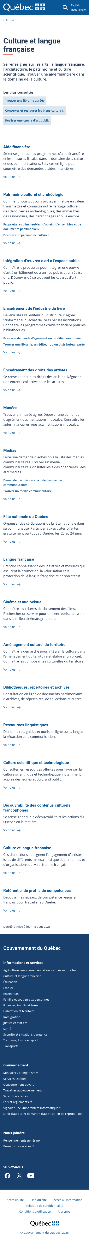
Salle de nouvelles (15, 1096)
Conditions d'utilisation (35, 1211)
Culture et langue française (22, 976)
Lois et (16, 1102)
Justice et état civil (15, 1023)
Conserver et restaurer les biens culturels (34, 110)
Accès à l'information (67, 1200)
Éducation (10, 982)
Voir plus (9, 177)
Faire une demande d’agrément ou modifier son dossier (42, 338)
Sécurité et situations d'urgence (25, 1034)
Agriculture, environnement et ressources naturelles (39, 970)
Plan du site (38, 1200)
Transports (10, 1046)
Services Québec (14, 1079)
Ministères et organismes (20, 1073)
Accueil (10, 20)
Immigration (11, 1017)
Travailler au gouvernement (22, 1090)
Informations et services (23, 962)
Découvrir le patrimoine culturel (26, 235)
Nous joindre (78, 9)
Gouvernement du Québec (32, 948)
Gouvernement (15, 1065)
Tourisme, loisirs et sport (20, 1040)
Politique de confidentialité (44, 1206)
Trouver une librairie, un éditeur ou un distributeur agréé (44, 344)
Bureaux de (17, 1146)
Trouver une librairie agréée (24, 100)
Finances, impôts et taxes (20, 1005)
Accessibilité (15, 1200)
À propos (64, 1211)
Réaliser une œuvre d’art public (27, 120)
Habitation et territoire (19, 1011)
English (75, 5)
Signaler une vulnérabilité (30, 1108)
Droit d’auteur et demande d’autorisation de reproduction (43, 1114)
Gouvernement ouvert (18, 1084)
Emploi (8, 988)
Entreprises (11, 994)
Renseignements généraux (21, 1140)
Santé (7, 1029)
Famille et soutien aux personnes (26, 999)
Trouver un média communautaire (27, 491)
